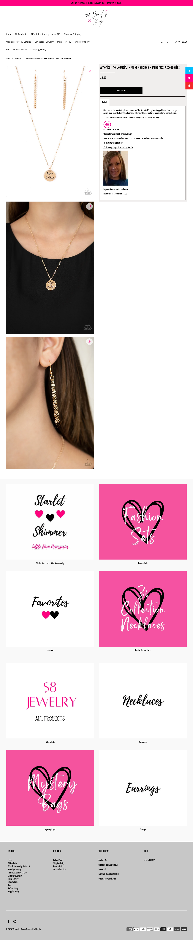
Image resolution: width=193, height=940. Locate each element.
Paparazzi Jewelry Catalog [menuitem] (18, 41)
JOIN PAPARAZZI (149, 860)
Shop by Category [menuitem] (72, 34)
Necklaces (143, 742)
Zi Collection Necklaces (142, 650)
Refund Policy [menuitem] (20, 49)
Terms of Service (59, 869)
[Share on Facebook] (189, 70)
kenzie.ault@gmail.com (107, 879)
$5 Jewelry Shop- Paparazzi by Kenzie (118, 147)
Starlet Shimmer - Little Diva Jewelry (50, 563)
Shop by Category (14, 869)
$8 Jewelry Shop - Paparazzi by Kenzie (107, 3)
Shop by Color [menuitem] (81, 41)
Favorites (50, 650)
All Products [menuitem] (21, 34)
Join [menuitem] (7, 49)
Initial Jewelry (13, 879)
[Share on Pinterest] (189, 85)
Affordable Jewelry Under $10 (19, 866)
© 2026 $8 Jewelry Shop (15, 929)
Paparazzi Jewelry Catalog (17, 873)
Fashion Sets (142, 563)
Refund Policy (13, 888)
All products (50, 742)
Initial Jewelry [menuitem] (64, 41)
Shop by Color (13, 882)
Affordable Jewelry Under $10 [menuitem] (45, 34)
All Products (12, 863)
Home (8, 58)
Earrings (143, 829)
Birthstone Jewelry (15, 876)
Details (104, 102)
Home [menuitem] (8, 34)
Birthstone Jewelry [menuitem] (44, 41)
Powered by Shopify (33, 929)
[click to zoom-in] (89, 71)
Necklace (18, 58)
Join (9, 885)
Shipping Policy (13, 891)
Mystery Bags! (50, 829)
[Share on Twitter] (189, 78)
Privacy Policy (58, 866)
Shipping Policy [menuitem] (38, 49)
